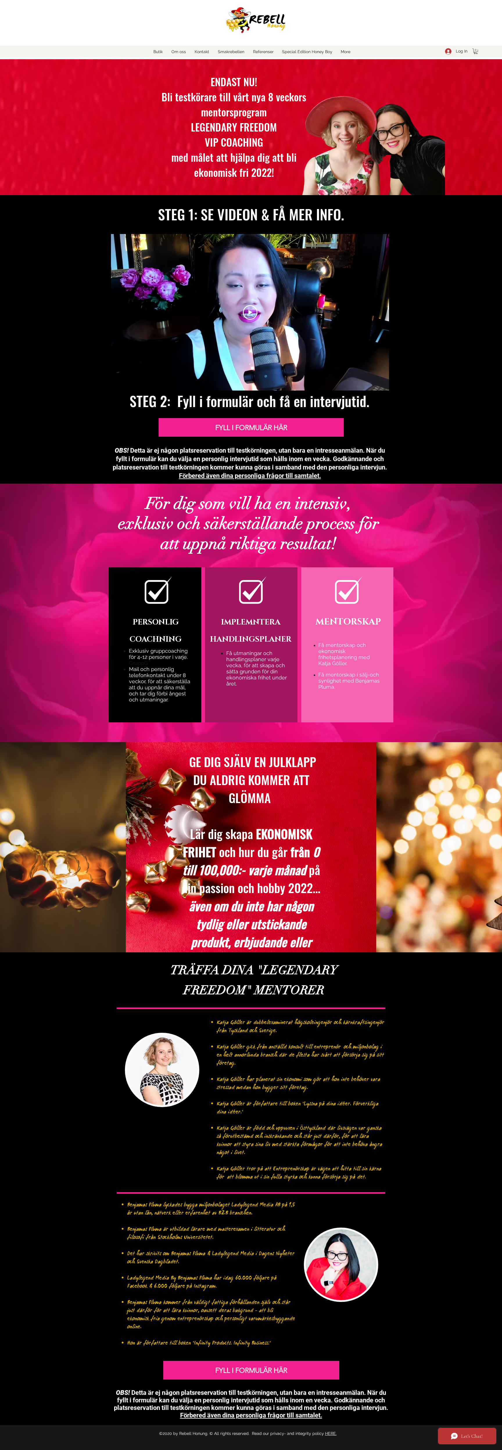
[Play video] (250, 312)
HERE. (331, 1433)
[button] (475, 51)
